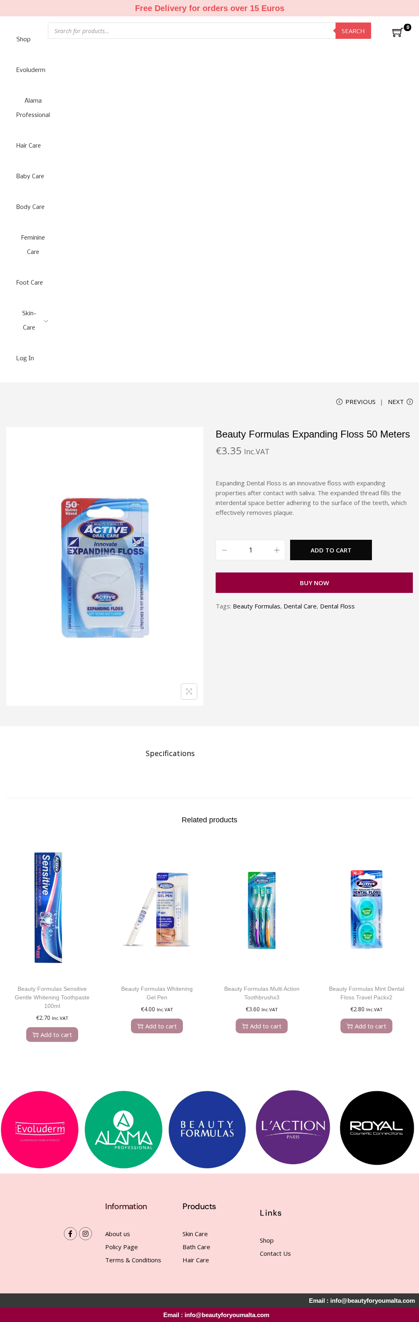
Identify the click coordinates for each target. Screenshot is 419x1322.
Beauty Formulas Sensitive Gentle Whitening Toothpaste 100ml (52, 997)
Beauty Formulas (256, 606)
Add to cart (331, 550)
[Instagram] (85, 1233)
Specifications (170, 753)
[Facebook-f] (70, 1233)
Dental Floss (337, 606)
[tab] (170, 753)
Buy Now (314, 583)
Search (353, 31)
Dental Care (300, 606)
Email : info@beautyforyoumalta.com (216, 1314)
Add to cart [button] (56, 1034)
